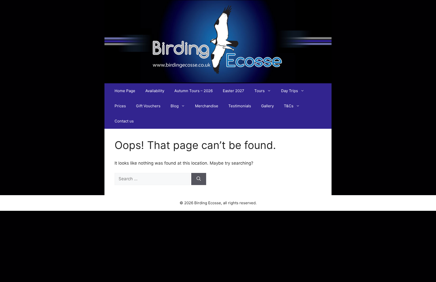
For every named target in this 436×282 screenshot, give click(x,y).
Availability (154, 90)
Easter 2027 (233, 90)
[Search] (198, 179)
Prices (120, 106)
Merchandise (206, 106)
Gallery (267, 106)
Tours (259, 90)
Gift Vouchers (148, 106)
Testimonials (239, 106)
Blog (175, 106)
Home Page (125, 90)
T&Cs (288, 106)
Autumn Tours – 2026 (193, 90)
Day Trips (289, 90)
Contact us (124, 121)
